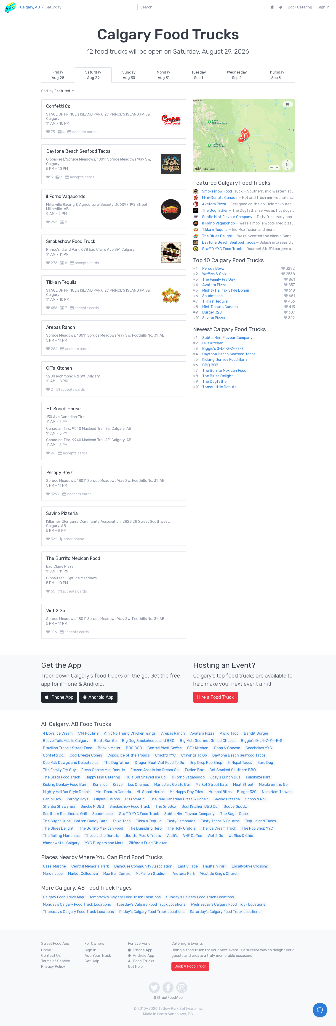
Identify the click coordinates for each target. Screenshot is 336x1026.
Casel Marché (54, 866)
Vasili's (172, 835)
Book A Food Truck (190, 966)
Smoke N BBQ (92, 806)
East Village (188, 866)
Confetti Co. (53, 755)
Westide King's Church (219, 873)
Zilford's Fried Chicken (148, 843)
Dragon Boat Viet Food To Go (159, 762)
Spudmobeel (213, 296)
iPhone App (62, 697)
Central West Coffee (164, 748)
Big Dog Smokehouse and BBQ (148, 741)
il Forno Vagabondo (218, 223)
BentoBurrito (105, 741)
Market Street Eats (212, 784)
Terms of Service (55, 961)
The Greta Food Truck (61, 777)
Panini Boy (52, 799)
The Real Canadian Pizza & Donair (179, 799)
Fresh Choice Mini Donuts (103, 770)
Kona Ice (100, 784)
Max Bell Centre (116, 873)
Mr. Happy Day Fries (186, 792)
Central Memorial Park (90, 866)
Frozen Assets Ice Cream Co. (155, 770)
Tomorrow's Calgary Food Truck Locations (125, 897)
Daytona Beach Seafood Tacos (228, 242)
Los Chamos (138, 784)
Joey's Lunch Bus (225, 777)
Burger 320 (212, 312)
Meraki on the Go (273, 784)
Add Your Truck (98, 955)
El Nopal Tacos (240, 762)
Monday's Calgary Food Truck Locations (77, 904)
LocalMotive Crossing (250, 866)
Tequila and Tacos (260, 821)
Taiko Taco (121, 821)
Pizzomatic (134, 799)
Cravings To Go (194, 755)
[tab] (58, 75)
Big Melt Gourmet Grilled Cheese (207, 741)
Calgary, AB (30, 7)
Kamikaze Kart (258, 777)
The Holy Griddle (181, 828)
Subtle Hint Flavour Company (227, 217)
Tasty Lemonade (181, 821)
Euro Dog (265, 762)
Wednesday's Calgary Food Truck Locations (228, 904)
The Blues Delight (217, 236)
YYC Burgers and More (104, 843)
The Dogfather (215, 210)
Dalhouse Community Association (143, 866)
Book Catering (300, 7)
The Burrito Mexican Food (224, 370)
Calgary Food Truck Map (63, 897)
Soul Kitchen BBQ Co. (200, 806)
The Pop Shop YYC (257, 828)
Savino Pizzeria (215, 318)
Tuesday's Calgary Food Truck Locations (150, 904)
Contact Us (51, 955)
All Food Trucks (141, 961)
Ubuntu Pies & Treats (143, 835)
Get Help (92, 961)
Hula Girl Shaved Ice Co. (146, 777)
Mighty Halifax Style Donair (225, 290)
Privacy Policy (53, 966)
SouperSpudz (235, 806)
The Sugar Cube (234, 814)
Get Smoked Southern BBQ (232, 770)
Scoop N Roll (255, 799)
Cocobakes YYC (258, 748)
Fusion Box (194, 770)
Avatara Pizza (214, 204)
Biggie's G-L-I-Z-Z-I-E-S (223, 348)
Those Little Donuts (219, 387)
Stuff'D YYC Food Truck (222, 249)
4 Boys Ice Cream (58, 733)
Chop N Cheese (227, 748)
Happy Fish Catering (102, 777)
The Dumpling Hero (145, 828)
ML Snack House (150, 792)
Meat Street (243, 784)
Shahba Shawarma (59, 806)
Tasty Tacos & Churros (220, 821)
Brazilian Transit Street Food (67, 748)
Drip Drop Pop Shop (205, 762)
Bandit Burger (256, 733)
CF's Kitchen (213, 343)
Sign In (324, 7)
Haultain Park (214, 866)
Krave (118, 784)
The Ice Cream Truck (218, 828)
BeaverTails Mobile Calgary (65, 741)
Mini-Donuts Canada (219, 197)
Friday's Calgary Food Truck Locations (151, 912)
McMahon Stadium (152, 873)
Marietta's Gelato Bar (172, 784)
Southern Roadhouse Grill (65, 814)
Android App (101, 697)
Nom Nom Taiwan (277, 792)
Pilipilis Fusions (107, 799)
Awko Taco (229, 733)
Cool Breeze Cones (86, 755)
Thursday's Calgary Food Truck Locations (78, 912)
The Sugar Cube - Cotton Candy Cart (75, 821)
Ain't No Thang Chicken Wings (130, 733)
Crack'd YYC (165, 755)
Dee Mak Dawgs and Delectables (70, 762)
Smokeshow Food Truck (222, 191)
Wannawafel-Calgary (61, 843)
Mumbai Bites (220, 792)
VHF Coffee (192, 835)
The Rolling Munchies (61, 835)
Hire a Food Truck (215, 697)
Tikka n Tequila (214, 229)
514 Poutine (88, 733)
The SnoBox (165, 806)
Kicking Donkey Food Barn (224, 359)
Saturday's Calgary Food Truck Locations (225, 912)
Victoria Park (184, 873)
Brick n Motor (109, 748)
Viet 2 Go (215, 835)
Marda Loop (53, 873)
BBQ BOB (210, 365)
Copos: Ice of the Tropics (128, 755)
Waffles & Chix (214, 274)
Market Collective (83, 873)
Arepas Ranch (173, 733)
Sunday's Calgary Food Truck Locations (200, 897)
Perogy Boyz (213, 268)
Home (46, 950)
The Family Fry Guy (218, 279)
